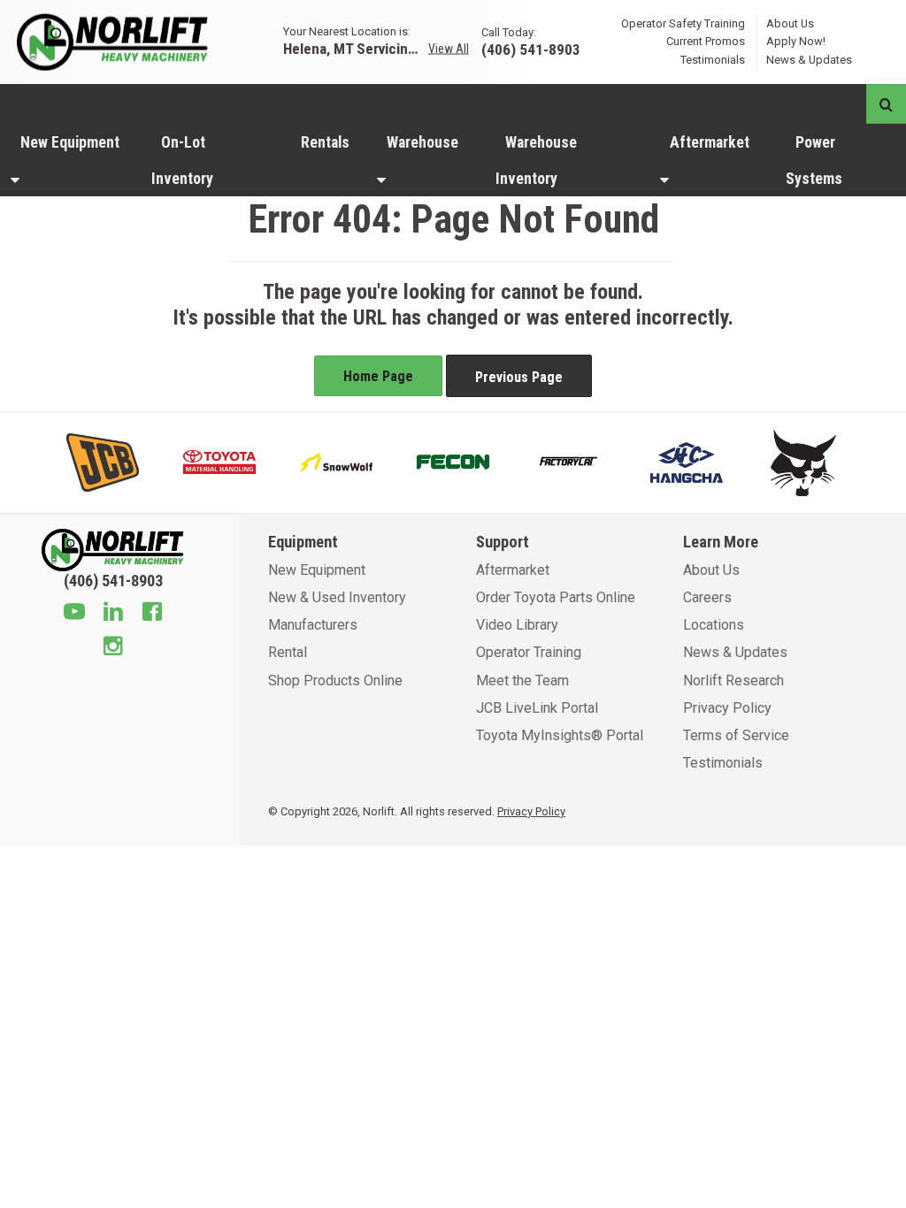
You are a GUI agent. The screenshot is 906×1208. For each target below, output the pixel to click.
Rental (287, 652)
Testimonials (712, 59)
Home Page (378, 376)
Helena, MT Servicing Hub (354, 48)
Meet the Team (522, 680)
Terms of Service (736, 735)
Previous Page (519, 377)
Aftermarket (709, 142)
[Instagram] (113, 648)
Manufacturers (312, 624)
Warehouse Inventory (536, 160)
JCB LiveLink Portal (537, 708)
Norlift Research (733, 680)
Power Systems (814, 160)
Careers (707, 597)
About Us (790, 22)
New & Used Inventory (337, 597)
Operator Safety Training (683, 22)
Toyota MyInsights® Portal (559, 735)
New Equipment (69, 142)
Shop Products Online (335, 680)
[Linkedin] (113, 613)
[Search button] (886, 104)
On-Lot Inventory (182, 160)
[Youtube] (74, 613)
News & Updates (809, 59)
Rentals (325, 142)
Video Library (517, 624)
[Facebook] (152, 613)
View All (448, 49)
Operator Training (528, 652)
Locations (713, 624)
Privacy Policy (727, 708)
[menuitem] (70, 160)
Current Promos (705, 41)
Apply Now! (795, 41)
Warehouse (422, 142)
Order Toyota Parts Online (555, 597)
